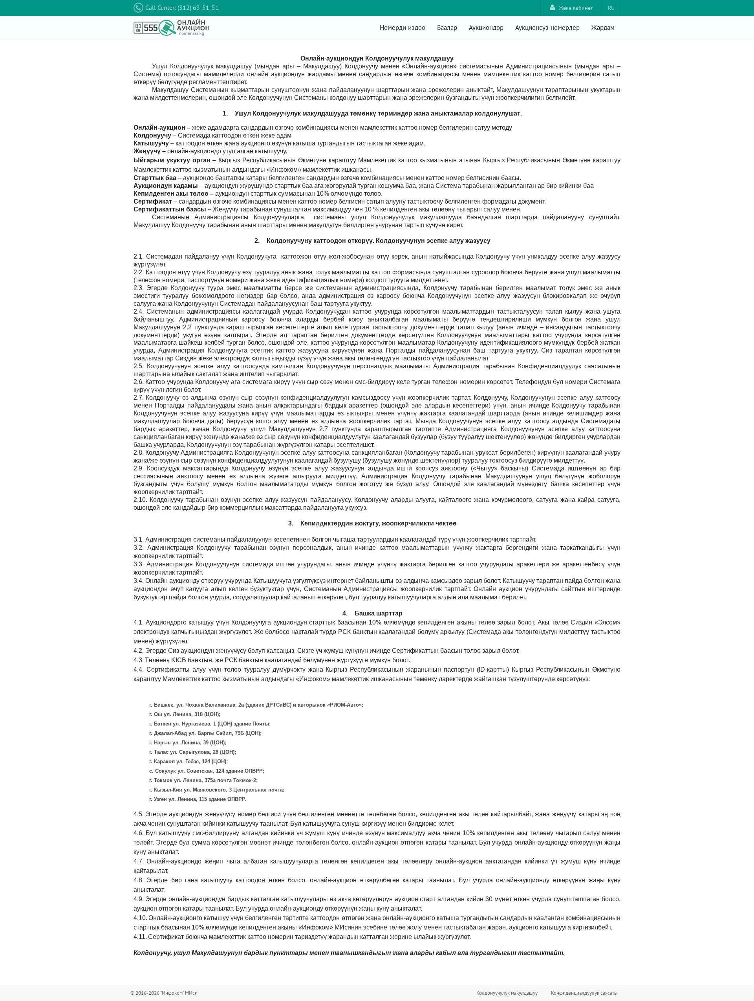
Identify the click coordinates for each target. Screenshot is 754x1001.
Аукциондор (486, 27)
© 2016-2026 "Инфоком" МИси (164, 993)
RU (611, 7)
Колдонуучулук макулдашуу (507, 993)
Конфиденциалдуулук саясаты (584, 993)
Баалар (447, 27)
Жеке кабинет (576, 7)
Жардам (603, 27)
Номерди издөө (402, 27)
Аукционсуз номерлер (547, 27)
